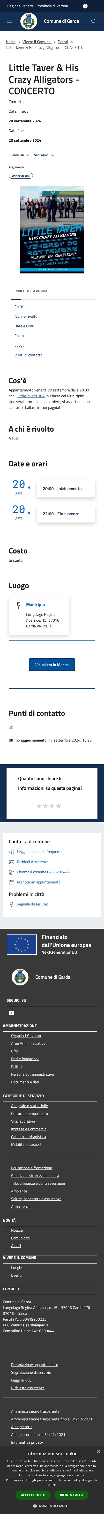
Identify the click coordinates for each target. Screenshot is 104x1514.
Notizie (17, 1230)
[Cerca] (94, 21)
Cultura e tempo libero (29, 1113)
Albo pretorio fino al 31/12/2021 (38, 1434)
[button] (52, 1505)
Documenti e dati (25, 1082)
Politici (16, 1066)
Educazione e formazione (31, 1168)
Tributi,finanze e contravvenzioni (38, 1183)
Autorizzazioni (23, 1206)
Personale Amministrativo (32, 1074)
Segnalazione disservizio (31, 1372)
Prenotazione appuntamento (34, 1364)
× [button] (98, 1452)
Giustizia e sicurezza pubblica (35, 1175)
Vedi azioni (42, 155)
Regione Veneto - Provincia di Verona (37, 6)
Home (10, 41)
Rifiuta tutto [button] (71, 1495)
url (11, 726)
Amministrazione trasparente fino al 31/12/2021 (51, 1419)
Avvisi (16, 1246)
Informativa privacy (27, 1442)
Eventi (63, 41)
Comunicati (20, 1238)
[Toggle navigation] (10, 21)
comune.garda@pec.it (29, 1325)
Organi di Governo (26, 1035)
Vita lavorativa (23, 1121)
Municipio (35, 604)
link (53, 1485)
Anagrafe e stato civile (29, 1106)
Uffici (15, 1051)
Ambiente (19, 1191)
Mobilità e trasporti (27, 1144)
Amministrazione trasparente (35, 1411)
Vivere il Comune (37, 41)
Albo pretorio (21, 1427)
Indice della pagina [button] (31, 291)
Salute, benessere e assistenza (36, 1199)
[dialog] (52, 1480)
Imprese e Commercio (28, 1129)
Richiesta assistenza (28, 1388)
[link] (31, 396)
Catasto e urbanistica (28, 1136)
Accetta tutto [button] (33, 1495)
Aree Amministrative (28, 1043)
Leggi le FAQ (21, 1380)
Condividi (17, 155)
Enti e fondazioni (25, 1059)
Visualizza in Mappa (52, 665)
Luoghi (16, 1267)
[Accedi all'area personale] (85, 6)
